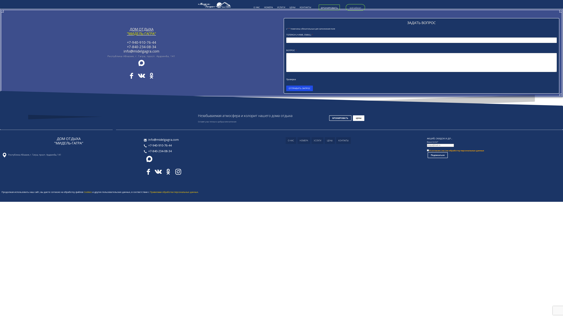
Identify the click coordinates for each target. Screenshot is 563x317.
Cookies (88, 191)
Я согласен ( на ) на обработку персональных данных (456, 150)
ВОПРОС (291, 50)
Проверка (291, 79)
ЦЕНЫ (358, 118)
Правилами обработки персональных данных (174, 191)
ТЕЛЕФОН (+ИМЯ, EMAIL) (299, 34)
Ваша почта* (432, 142)
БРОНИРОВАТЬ (340, 118)
